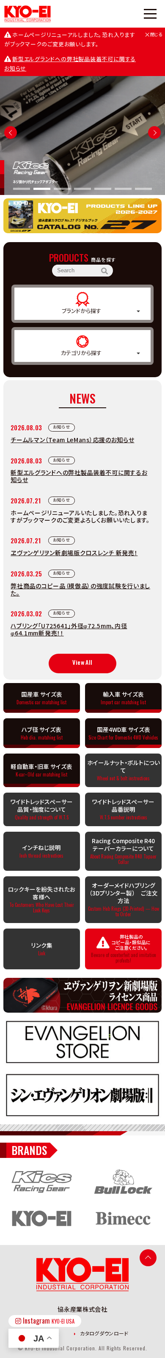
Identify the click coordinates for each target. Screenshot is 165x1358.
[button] (154, 132)
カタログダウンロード (104, 1333)
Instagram (47, 1321)
